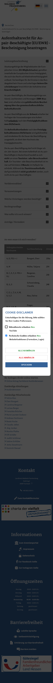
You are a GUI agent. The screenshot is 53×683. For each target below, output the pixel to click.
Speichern (26, 364)
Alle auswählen (26, 350)
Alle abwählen (26, 357)
